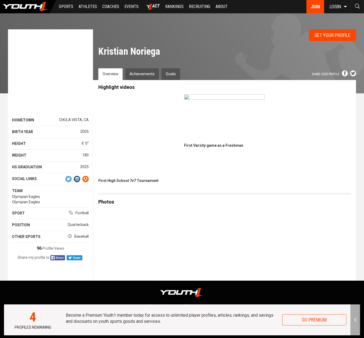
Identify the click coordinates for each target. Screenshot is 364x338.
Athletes (88, 6)
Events (131, 6)
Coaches (110, 6)
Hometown (23, 120)
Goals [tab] (171, 73)
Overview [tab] (110, 73)
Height (19, 143)
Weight (19, 155)
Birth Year (22, 132)
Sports (66, 6)
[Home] (28, 6)
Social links (24, 179)
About (222, 6)
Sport (18, 213)
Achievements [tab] (142, 73)
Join (315, 6)
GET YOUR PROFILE (332, 35)
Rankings (174, 6)
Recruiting (199, 6)
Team (17, 191)
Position (21, 225)
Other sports (26, 236)
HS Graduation (27, 167)
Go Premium (314, 320)
